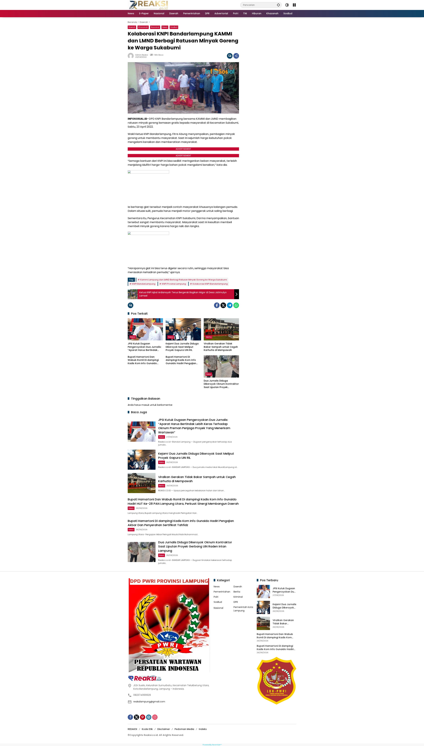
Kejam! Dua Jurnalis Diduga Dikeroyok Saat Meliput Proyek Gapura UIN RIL (182, 347)
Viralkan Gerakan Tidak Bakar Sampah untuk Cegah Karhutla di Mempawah (221, 347)
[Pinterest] (142, 717)
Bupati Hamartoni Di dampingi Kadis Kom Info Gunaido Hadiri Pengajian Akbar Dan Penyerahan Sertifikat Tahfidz (181, 360)
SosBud (173, 27)
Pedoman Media (184, 729)
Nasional (155, 27)
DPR (236, 602)
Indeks (203, 729)
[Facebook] (217, 305)
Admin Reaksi (141, 55)
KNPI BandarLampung (143, 283)
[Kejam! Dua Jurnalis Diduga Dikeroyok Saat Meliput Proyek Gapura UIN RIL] (183, 329)
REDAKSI (132, 729)
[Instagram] (155, 717)
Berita (209, 337)
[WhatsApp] (236, 305)
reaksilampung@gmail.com (149, 701)
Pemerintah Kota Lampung (243, 608)
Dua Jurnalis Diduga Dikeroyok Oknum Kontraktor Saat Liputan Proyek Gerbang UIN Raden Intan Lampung (221, 384)
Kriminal (238, 596)
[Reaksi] (148, 4)
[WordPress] (148, 717)
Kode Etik (147, 729)
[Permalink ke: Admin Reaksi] (131, 56)
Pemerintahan (222, 591)
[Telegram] (230, 305)
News (164, 27)
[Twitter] (223, 305)
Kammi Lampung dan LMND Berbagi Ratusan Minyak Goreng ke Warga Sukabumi (183, 279)
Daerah (132, 27)
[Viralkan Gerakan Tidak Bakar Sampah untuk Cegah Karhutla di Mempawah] (221, 329)
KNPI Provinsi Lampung (174, 283)
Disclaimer (163, 729)
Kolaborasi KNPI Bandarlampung (210, 283)
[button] (278, 5)
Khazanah (143, 27)
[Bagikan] (236, 56)
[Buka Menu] (294, 5)
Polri (216, 596)
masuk (145, 405)
